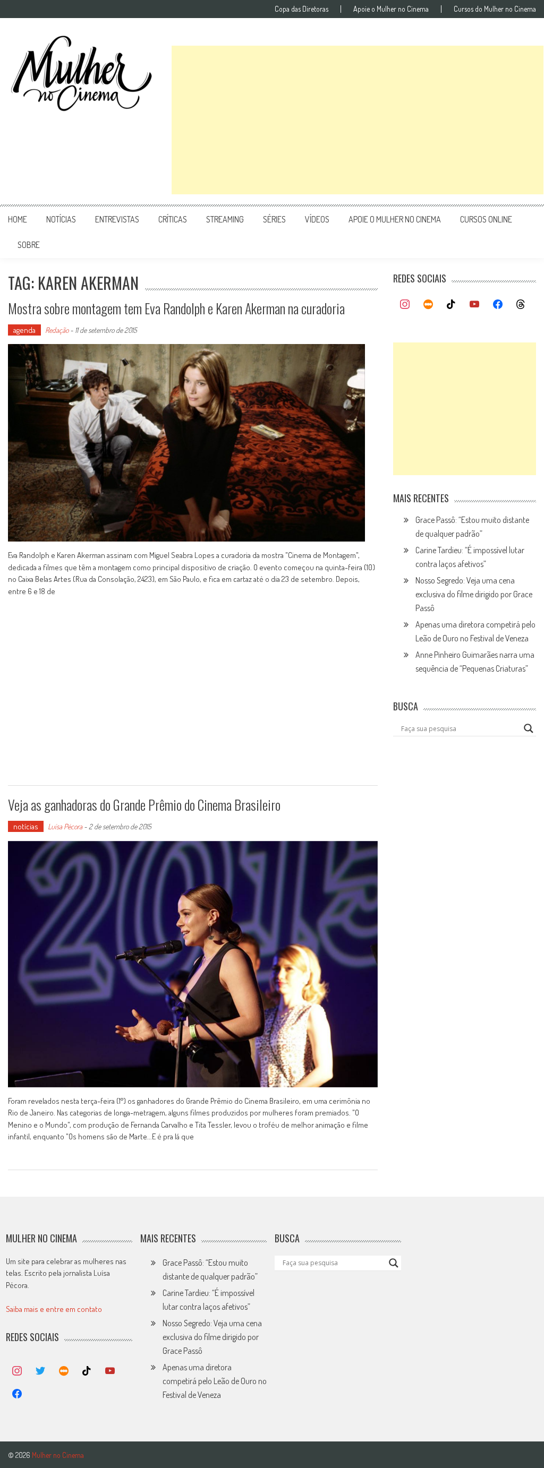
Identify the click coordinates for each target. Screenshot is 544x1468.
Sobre (29, 244)
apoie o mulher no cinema (394, 219)
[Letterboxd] (428, 304)
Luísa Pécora (65, 826)
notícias (61, 219)
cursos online (486, 219)
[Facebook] (497, 304)
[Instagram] (404, 304)
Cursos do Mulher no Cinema (495, 9)
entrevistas (117, 219)
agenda (24, 330)
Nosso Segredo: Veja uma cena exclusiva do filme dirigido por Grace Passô (473, 594)
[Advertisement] (357, 120)
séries (274, 219)
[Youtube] (474, 304)
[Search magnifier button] (528, 728)
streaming (225, 219)
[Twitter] (40, 1371)
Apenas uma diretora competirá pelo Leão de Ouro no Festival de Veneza (215, 1381)
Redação (57, 329)
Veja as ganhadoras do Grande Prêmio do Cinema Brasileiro (144, 804)
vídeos (317, 219)
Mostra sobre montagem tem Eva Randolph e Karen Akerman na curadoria (176, 308)
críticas (172, 219)
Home (17, 219)
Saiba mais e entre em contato (54, 1309)
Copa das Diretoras (301, 9)
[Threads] (520, 304)
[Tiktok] (451, 304)
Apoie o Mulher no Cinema (391, 9)
